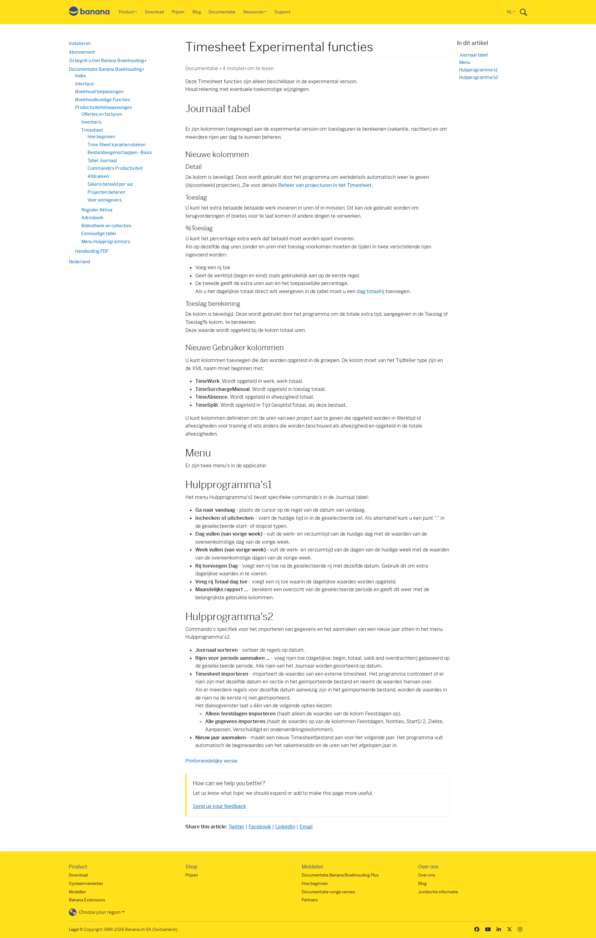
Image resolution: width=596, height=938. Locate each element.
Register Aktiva (96, 210)
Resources (253, 12)
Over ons (426, 875)
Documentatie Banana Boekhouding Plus (340, 875)
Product (126, 12)
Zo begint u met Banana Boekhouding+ (108, 60)
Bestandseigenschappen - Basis (120, 152)
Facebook (260, 826)
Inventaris (91, 122)
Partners (310, 900)
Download (154, 12)
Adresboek (92, 217)
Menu (464, 62)
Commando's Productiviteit (115, 168)
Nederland (79, 262)
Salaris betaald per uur (110, 184)
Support (282, 12)
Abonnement (82, 52)
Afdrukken (98, 176)
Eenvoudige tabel (98, 233)
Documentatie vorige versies (328, 892)
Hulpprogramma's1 (478, 70)
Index (80, 76)
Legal (74, 929)
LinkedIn (285, 826)
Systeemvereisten (86, 883)
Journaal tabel (473, 55)
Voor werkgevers (105, 200)
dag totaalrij (370, 291)
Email (306, 826)
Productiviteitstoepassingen (103, 107)
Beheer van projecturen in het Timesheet (325, 185)
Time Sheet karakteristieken (117, 144)
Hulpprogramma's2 (478, 77)
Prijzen (178, 12)
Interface (84, 84)
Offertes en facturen (101, 114)
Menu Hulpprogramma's (105, 241)
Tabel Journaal (102, 160)
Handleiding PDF (92, 251)
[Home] (89, 12)
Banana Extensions (87, 900)
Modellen (77, 892)
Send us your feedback (219, 806)
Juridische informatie (438, 892)
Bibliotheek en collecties (106, 226)
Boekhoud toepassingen (99, 91)
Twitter (236, 826)
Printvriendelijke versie (211, 761)
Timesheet (92, 130)
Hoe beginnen (101, 136)
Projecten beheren (106, 192)
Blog (196, 12)
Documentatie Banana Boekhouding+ (107, 69)
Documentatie (222, 12)
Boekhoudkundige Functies (102, 99)
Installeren (80, 43)
